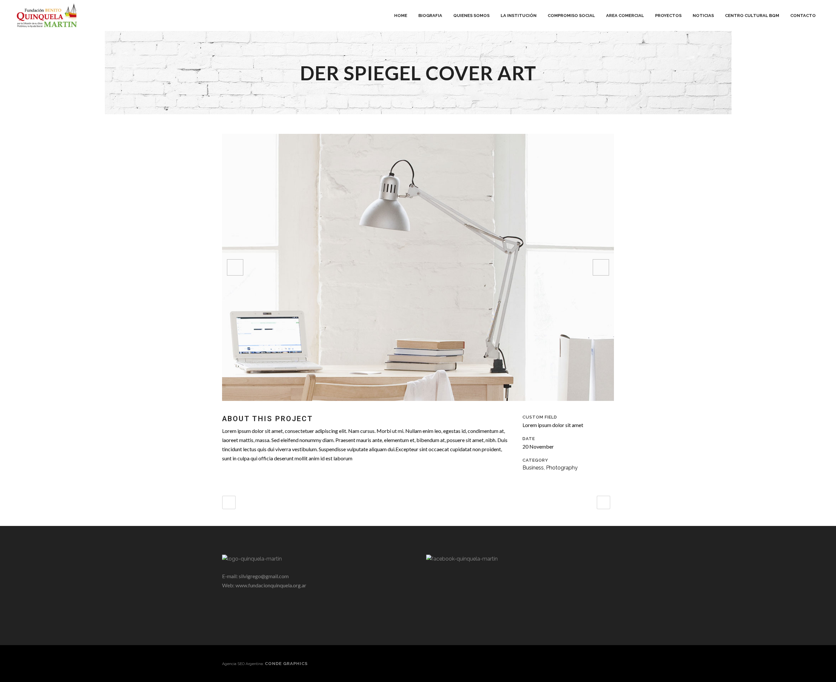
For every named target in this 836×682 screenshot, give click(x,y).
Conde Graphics (286, 663)
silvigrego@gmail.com (264, 576)
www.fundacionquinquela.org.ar (270, 585)
